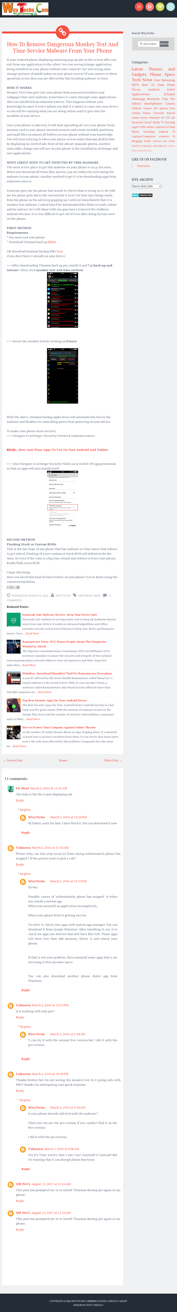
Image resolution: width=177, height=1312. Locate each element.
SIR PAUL (23, 1184)
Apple (135, 127)
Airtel (171, 89)
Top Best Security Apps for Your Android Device (54, 700)
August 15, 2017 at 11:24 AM (51, 1184)
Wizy (89, 1305)
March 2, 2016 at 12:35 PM (68, 881)
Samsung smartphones (154, 145)
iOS (156, 108)
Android (153, 89)
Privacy (99, 1305)
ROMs (172, 141)
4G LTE (165, 117)
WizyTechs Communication (88, 1301)
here (60, 251)
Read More (32, 633)
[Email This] (8, 587)
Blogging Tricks (141, 141)
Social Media (152, 122)
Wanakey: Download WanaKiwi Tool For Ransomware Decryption (67, 673)
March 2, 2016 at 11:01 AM (48, 788)
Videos (136, 108)
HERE (52, 242)
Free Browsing (164, 80)
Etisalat (169, 94)
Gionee (147, 108)
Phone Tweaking (143, 131)
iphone (164, 108)
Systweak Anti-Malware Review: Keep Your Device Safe (59, 615)
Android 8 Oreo (145, 150)
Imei (172, 127)
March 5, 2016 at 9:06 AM (61, 1149)
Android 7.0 (167, 131)
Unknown (23, 847)
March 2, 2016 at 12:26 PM (68, 817)
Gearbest (136, 145)
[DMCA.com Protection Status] (142, 196)
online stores (140, 117)
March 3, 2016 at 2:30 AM (67, 1107)
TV (162, 122)
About (123, 1301)
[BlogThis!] (11, 587)
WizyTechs (62, 595)
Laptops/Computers (144, 136)
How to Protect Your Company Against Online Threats (59, 727)
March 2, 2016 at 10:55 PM (50, 1005)
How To (148, 85)
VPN (142, 127)
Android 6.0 (162, 127)
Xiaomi (171, 113)
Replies (25, 809)
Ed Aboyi (22, 788)
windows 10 (167, 136)
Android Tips (160, 141)
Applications (141, 94)
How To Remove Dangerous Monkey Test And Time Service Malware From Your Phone (62, 47)
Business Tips (157, 99)
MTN (135, 85)
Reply (20, 800)
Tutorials (158, 113)
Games (170, 103)
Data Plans (166, 85)
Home (63, 760)
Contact (112, 1301)
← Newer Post (13, 760)
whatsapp (138, 99)
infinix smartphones (147, 103)
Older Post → (113, 760)
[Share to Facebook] (18, 587)
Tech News (142, 79)
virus (96, 595)
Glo (172, 99)
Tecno (136, 89)
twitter (150, 127)
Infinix (147, 113)
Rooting (170, 122)
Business (154, 117)
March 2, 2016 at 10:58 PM (50, 1074)
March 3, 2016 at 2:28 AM (67, 1034)
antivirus (85, 595)
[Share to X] (15, 587)
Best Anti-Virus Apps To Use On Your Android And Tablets (63, 450)
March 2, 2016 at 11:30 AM (50, 847)
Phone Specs (162, 74)
